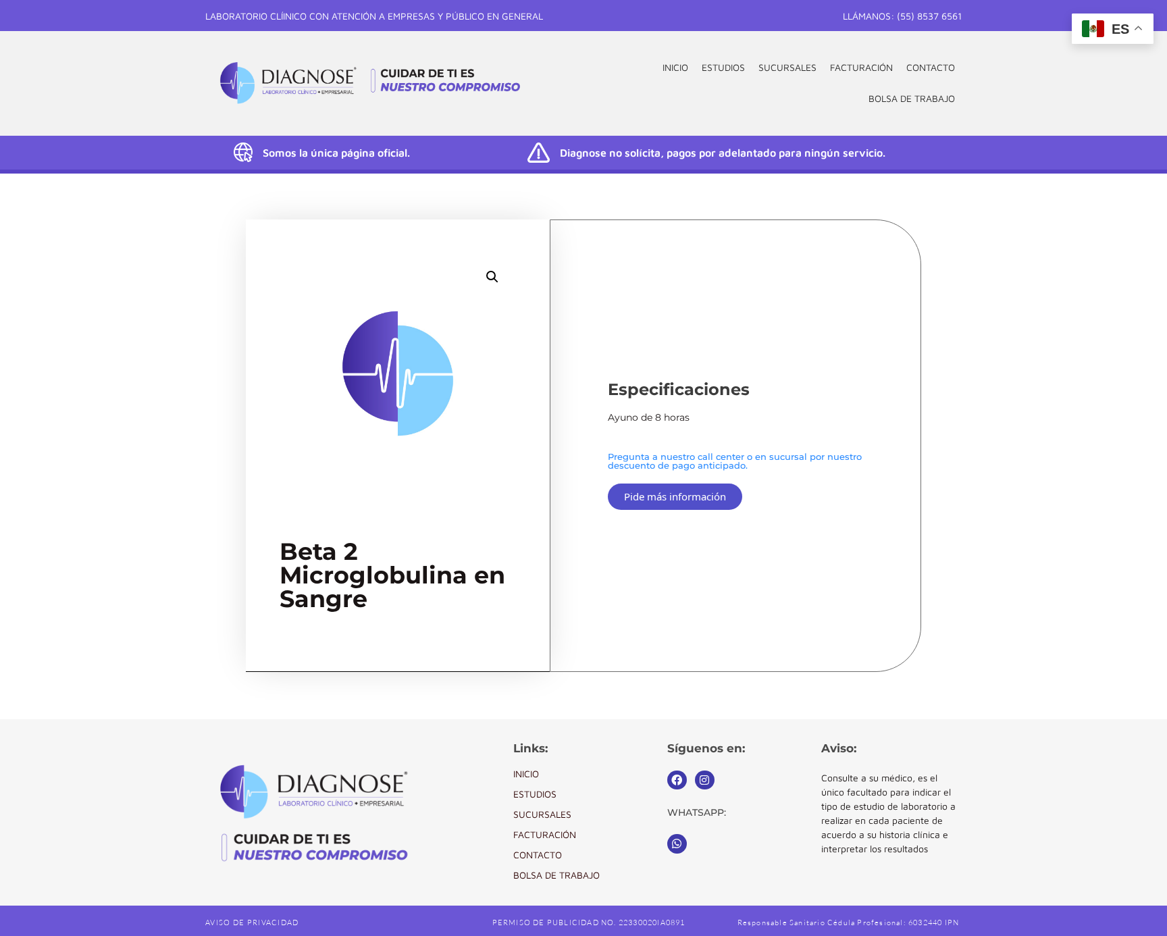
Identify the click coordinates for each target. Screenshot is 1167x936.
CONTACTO (930, 67)
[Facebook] (677, 780)
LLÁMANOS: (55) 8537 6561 (902, 16)
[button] (492, 277)
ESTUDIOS (723, 67)
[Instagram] (705, 780)
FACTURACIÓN (861, 67)
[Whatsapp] (677, 844)
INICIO (675, 67)
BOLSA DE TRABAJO (911, 98)
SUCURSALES (787, 67)
